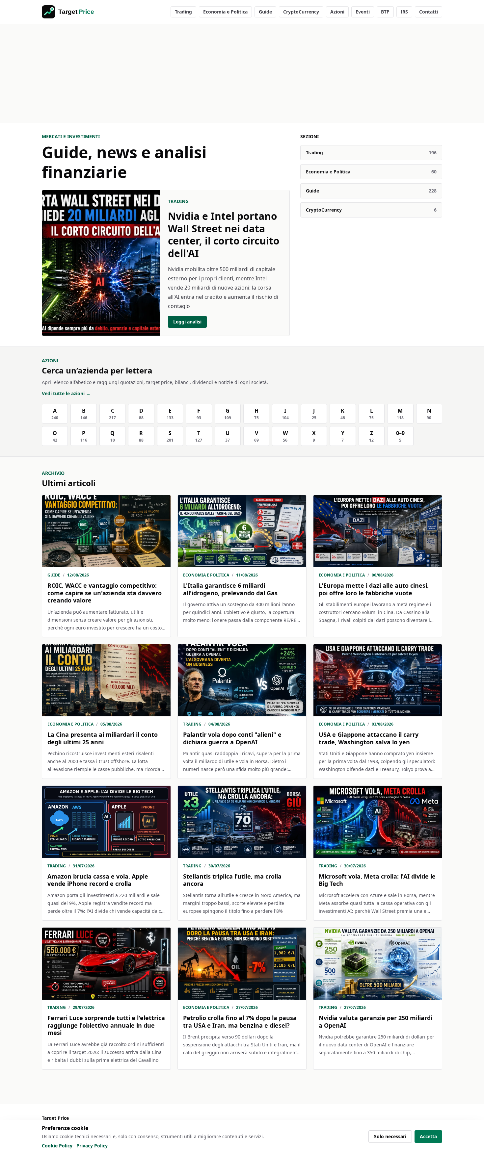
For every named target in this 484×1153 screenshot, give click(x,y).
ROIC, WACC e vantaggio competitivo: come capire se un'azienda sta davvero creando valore (104, 592)
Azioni (337, 12)
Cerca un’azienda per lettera (97, 370)
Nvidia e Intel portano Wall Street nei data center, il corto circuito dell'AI (224, 234)
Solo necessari (390, 1136)
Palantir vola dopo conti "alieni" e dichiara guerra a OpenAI (232, 738)
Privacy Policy (92, 1145)
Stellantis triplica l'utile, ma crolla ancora (232, 880)
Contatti (428, 12)
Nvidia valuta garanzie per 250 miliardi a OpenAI (375, 1021)
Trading (183, 12)
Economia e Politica (225, 12)
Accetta (428, 1136)
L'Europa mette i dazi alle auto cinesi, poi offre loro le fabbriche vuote (374, 589)
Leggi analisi (187, 322)
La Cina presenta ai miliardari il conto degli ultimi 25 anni (102, 738)
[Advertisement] (242, 73)
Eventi (363, 12)
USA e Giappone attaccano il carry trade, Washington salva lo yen (368, 738)
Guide (265, 12)
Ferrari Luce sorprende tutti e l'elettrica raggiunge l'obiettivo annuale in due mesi (106, 1025)
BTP (385, 12)
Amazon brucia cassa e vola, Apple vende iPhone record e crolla (97, 880)
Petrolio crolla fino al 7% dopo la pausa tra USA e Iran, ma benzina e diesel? (240, 1021)
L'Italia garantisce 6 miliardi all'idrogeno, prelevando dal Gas (230, 589)
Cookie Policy (57, 1145)
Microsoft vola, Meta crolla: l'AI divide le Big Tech (377, 880)
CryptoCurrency (301, 12)
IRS (404, 12)
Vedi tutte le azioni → (66, 393)
